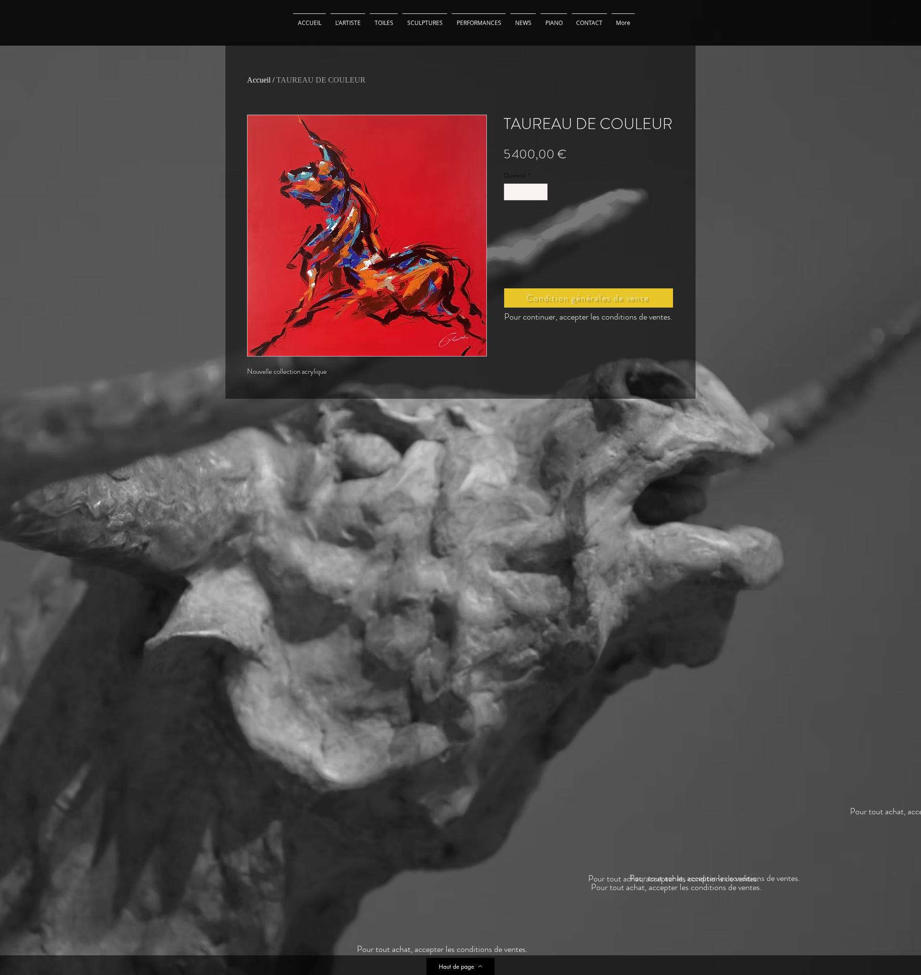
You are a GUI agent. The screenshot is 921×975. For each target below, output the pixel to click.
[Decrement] (511, 192)
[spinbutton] (526, 192)
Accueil (259, 80)
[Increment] (541, 192)
